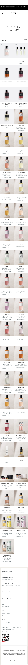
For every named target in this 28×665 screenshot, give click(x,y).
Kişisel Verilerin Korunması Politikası (9, 625)
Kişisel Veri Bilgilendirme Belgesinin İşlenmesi (11, 627)
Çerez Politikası (5, 631)
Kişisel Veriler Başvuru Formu (8, 629)
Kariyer (3, 615)
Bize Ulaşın (4, 601)
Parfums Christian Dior (7, 594)
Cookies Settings (14, 660)
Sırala (2, 38)
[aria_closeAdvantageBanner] (1, 6)
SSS (3, 604)
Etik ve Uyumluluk (6, 613)
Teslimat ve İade (5, 606)
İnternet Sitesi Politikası (7, 622)
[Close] (25, 648)
